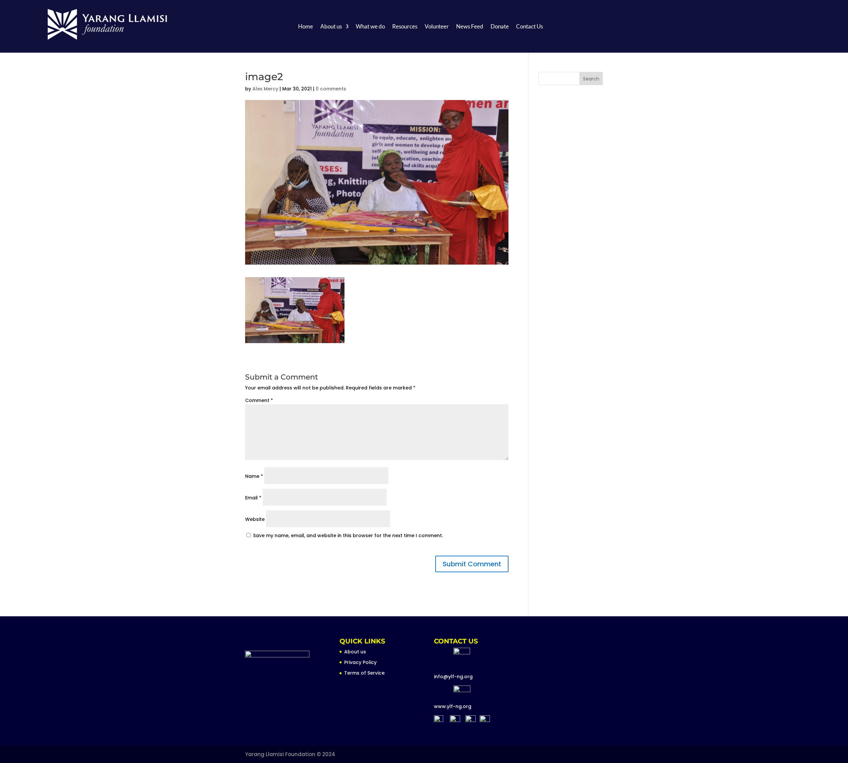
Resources (404, 27)
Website (255, 519)
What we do (370, 27)
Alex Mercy (265, 88)
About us (331, 27)
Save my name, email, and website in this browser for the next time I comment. (348, 535)
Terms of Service (364, 673)
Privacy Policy (360, 662)
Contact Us (529, 27)
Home (305, 27)
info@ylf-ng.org (453, 676)
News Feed (469, 27)
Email (253, 497)
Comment (259, 400)
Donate (500, 27)
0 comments (331, 88)
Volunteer (437, 27)
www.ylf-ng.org (452, 706)
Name (254, 476)
